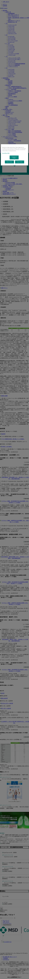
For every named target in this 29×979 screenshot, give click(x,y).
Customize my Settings (14, 157)
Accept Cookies (19, 161)
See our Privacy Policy (6, 153)
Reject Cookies (9, 161)
